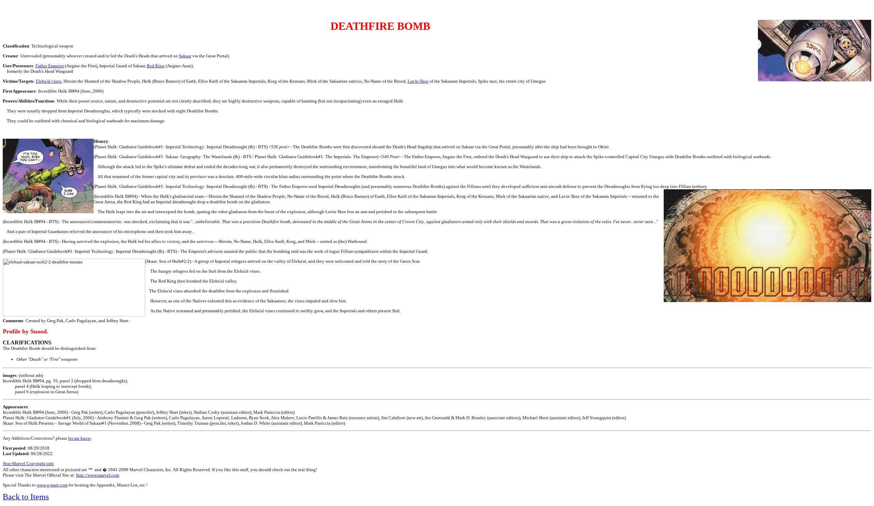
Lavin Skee (418, 81)
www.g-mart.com (52, 485)
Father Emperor (50, 65)
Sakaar (185, 55)
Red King (156, 65)
